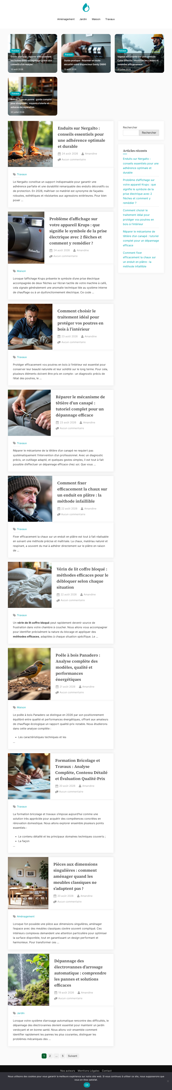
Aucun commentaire (74, 160)
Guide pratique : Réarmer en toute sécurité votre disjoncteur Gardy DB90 (85, 62)
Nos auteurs (67, 1070)
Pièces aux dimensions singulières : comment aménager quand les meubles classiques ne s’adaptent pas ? (75, 876)
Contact (107, 1070)
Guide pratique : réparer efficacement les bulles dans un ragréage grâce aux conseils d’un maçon (31, 60)
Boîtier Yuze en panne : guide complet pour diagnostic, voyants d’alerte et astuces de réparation (31, 103)
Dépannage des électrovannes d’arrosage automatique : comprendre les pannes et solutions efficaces (80, 973)
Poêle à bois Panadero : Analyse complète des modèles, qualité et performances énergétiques (78, 667)
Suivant (72, 1055)
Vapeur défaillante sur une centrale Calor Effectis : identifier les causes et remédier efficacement (138, 60)
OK (87, 1085)
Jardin (83, 19)
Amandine (91, 153)
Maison (96, 19)
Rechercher (130, 127)
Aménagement (66, 19)
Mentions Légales (88, 1070)
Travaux (110, 19)
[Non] (167, 1081)
